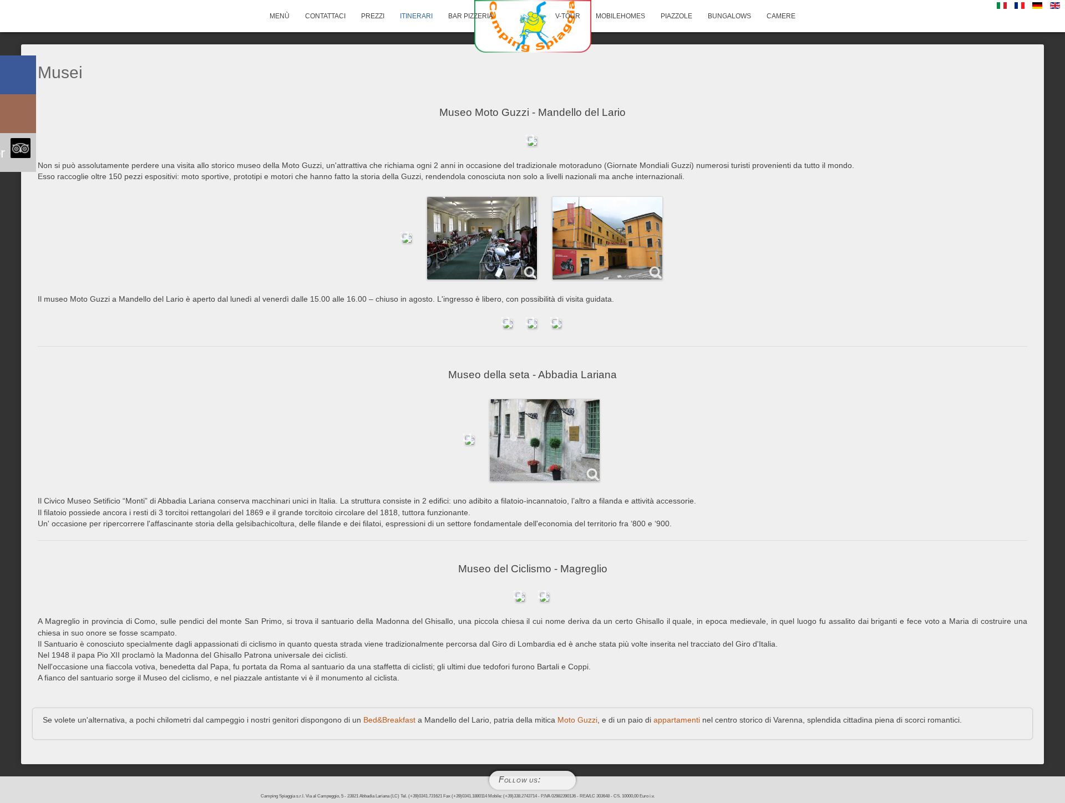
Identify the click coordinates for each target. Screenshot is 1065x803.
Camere (781, 16)
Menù (280, 16)
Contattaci (325, 16)
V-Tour (567, 16)
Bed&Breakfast (389, 720)
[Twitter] (547, 780)
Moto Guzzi (577, 720)
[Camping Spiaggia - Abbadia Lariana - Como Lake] (532, 26)
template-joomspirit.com (1062, 745)
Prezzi (372, 16)
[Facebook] (555, 780)
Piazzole (676, 16)
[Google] (564, 780)
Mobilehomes (620, 16)
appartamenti (676, 720)
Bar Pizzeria (470, 16)
